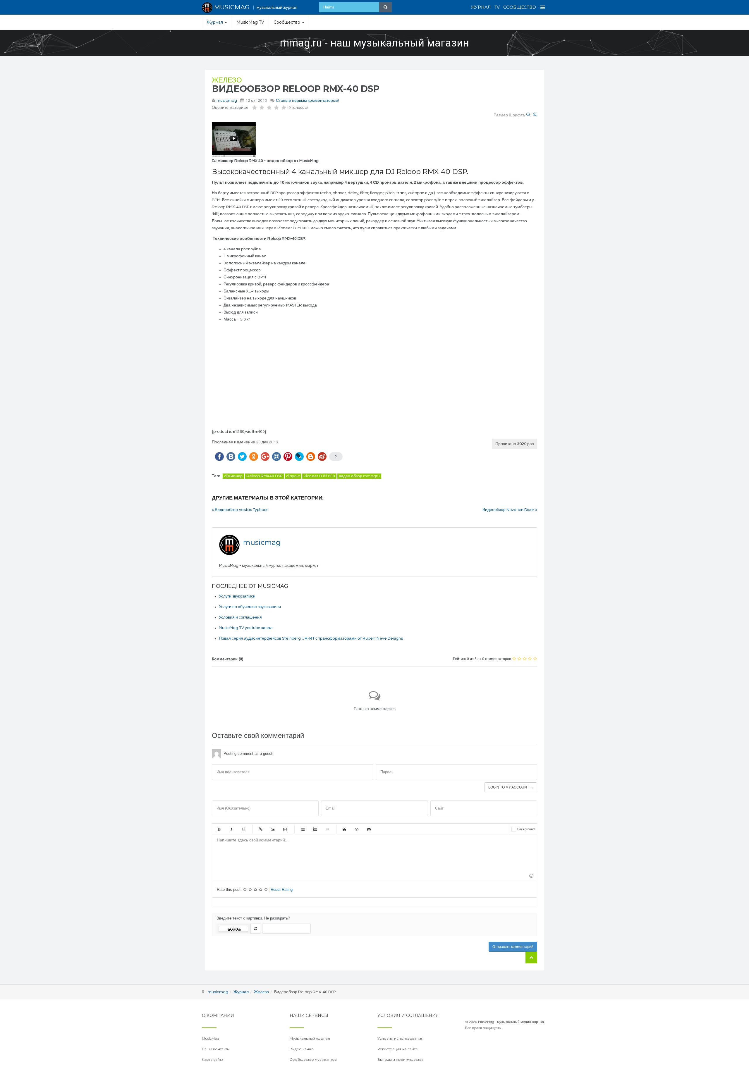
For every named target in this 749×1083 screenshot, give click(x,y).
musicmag (227, 101)
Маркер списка (327, 829)
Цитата (344, 829)
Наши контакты (216, 1049)
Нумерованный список (315, 829)
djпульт (293, 476)
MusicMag (210, 1038)
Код (356, 829)
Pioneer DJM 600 (319, 476)
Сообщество (519, 7)
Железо (227, 80)
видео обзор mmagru (359, 476)
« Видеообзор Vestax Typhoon (240, 510)
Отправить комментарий (512, 947)
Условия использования (400, 1038)
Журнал (481, 7)
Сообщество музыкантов (313, 1059)
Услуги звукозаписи (237, 596)
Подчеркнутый (243, 829)
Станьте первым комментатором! (307, 101)
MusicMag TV (250, 22)
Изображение (273, 829)
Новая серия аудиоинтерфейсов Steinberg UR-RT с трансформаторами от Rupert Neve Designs (311, 638)
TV (497, 7)
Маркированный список (302, 829)
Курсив (231, 829)
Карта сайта (212, 1059)
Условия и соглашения (240, 617)
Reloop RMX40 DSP (264, 476)
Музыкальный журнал (310, 1038)
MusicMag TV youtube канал (245, 628)
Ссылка (260, 829)
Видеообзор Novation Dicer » (509, 510)
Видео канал (301, 1049)
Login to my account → (510, 787)
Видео (285, 829)
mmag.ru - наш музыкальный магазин (374, 43)
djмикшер (233, 476)
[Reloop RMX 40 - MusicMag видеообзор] (234, 140)
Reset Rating (282, 889)
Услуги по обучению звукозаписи (250, 607)
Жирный (219, 829)
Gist (369, 829)
